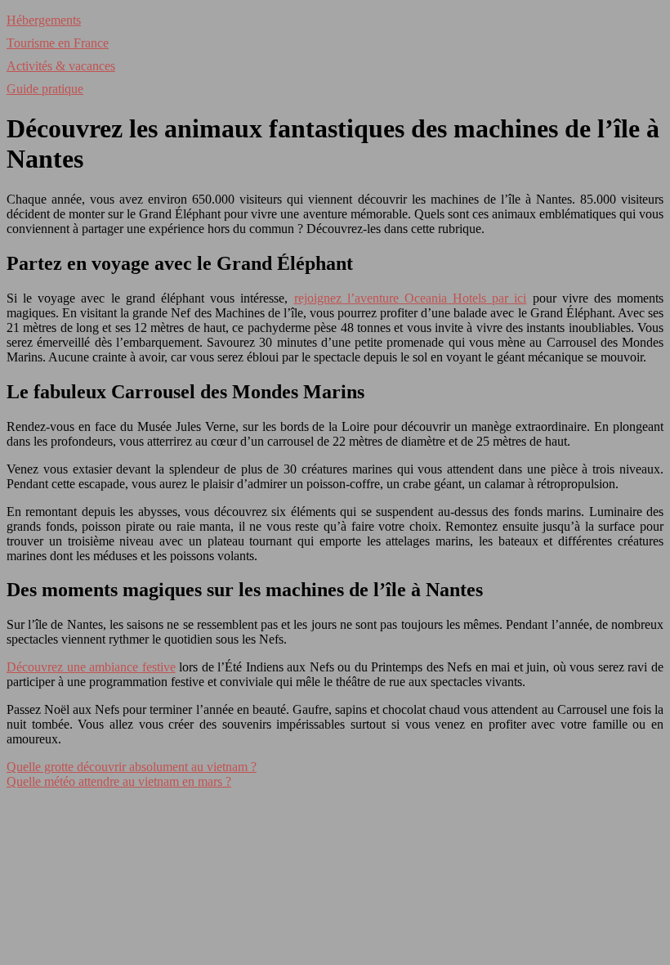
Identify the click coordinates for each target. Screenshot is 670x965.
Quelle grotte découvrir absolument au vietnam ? (132, 767)
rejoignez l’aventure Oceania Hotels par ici (410, 298)
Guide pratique (45, 89)
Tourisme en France (58, 43)
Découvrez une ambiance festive (91, 667)
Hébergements (44, 20)
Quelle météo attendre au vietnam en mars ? (119, 781)
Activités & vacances (61, 66)
